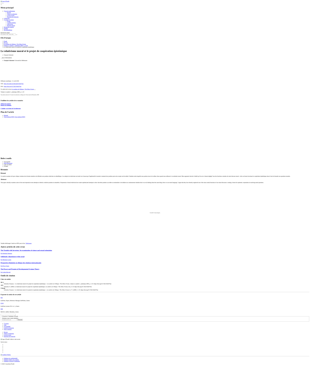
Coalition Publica (11, 22)
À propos (11, 19)
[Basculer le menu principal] (1, 4)
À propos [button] (6, 19)
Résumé (6, 115)
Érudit (8, 21)
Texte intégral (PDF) (9, 117)
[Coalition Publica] (6, 354)
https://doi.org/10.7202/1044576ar (12, 86)
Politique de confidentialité (10, 358)
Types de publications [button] (9, 11)
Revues (9, 12)
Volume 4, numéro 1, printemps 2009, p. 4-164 (16, 45)
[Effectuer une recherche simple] (16, 34)
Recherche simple (5, 32)
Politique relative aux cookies (11, 359)
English (6, 28)
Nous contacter (8, 329)
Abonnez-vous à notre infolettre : (10, 318)
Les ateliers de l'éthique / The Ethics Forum (15, 44)
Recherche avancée (9, 27)
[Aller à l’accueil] (5, 1)
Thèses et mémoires (12, 14)
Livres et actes (10, 15)
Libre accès (10, 24)
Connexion (7, 18)
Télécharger (29, 243)
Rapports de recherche (12, 17)
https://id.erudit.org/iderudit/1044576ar (13, 83)
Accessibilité (7, 326)
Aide (5, 325)
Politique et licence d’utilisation (12, 361)
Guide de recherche (9, 328)
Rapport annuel (11, 25)
